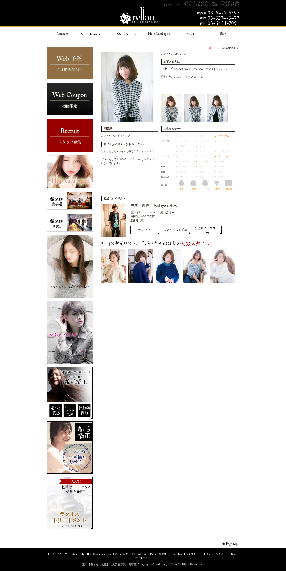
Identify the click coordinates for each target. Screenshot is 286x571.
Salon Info (78, 554)
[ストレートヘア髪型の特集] (70, 296)
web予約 (112, 554)
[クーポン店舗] (70, 114)
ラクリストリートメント (200, 554)
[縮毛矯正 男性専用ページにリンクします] (70, 472)
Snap (234, 554)
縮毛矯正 (164, 554)
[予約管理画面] (70, 78)
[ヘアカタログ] (70, 186)
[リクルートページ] (70, 150)
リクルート (222, 554)
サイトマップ (143, 558)
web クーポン (128, 554)
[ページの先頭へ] (227, 544)
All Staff (143, 554)
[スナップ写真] (70, 362)
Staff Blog (177, 554)
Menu (153, 554)
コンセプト (63, 554)
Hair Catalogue (96, 554)
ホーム (213, 48)
